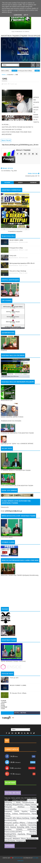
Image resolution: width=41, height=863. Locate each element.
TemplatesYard (18, 858)
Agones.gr (18, 328)
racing (3, 705)
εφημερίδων (19, 231)
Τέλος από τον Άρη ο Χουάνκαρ (17, 271)
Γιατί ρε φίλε (12, 255)
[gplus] (12, 733)
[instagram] (31, 733)
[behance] (28, 733)
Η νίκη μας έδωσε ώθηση (16, 70)
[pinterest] (16, 733)
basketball (4, 707)
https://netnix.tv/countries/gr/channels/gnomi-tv (20, 713)
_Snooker (4, 702)
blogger (7, 182)
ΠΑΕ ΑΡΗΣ (6, 70)
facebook (33, 182)
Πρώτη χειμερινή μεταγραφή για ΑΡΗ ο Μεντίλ (22, 263)
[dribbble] (22, 733)
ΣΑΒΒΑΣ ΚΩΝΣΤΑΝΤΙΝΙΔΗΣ (33, 70)
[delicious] (34, 733)
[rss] (25, 733)
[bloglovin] (19, 733)
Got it (26, 15)
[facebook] (6, 733)
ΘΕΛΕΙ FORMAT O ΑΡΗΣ (16, 240)
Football (3, 700)
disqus (20, 182)
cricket (3, 708)
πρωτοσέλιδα (12, 231)
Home (3, 74)
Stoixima (23, 328)
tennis (3, 704)
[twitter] (9, 733)
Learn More (18, 15)
